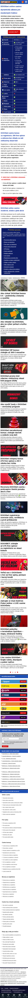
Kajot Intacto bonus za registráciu (10, 891)
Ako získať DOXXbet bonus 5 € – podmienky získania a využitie (13, 295)
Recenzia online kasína (10, 240)
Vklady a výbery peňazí (10, 262)
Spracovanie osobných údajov (18, 990)
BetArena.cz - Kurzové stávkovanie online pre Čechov (13, 781)
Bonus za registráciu (9, 242)
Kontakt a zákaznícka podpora (12, 269)
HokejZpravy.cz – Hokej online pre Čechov (11, 786)
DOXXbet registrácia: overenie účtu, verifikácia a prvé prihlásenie (12, 517)
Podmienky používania (6, 990)
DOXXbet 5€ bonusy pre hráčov (9, 960)
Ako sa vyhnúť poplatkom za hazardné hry (12, 934)
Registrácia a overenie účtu (11, 258)
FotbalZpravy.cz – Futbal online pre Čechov (11, 776)
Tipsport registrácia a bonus (9, 955)
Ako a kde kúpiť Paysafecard (9, 941)
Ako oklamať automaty (7, 914)
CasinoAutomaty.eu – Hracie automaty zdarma (12, 761)
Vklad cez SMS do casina (8, 939)
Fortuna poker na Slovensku (9, 921)
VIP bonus (6, 249)
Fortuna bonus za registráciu (9, 880)
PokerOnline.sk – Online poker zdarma (10, 753)
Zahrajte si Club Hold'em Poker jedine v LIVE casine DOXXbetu (13, 603)
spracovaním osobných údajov (16, 741)
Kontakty (6, 988)
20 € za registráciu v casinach (9, 862)
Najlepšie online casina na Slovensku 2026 (12, 812)
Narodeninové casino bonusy (9, 852)
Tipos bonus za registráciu (8, 894)
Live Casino (7, 255)
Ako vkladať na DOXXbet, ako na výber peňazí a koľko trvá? (14, 324)
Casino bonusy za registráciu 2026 (10, 845)
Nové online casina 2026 (8, 800)
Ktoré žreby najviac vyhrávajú (9, 946)
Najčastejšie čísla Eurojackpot (9, 948)
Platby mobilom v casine (8, 937)
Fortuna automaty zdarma (8, 916)
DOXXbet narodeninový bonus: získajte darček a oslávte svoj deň (11, 432)
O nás (2, 988)
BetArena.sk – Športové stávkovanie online (11, 765)
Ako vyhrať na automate (8, 905)
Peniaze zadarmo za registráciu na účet (11, 850)
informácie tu (23, 971)
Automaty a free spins (7, 834)
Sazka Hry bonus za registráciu (9, 889)
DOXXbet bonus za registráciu (9, 887)
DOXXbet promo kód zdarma (9, 958)
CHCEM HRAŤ (13, 32)
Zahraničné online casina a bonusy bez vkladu (13, 802)
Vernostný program (9, 267)
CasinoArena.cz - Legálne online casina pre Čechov (13, 779)
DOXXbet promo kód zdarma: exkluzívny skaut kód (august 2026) (12, 378)
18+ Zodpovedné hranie (6, 992)
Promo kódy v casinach (8, 848)
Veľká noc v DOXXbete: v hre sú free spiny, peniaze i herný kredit (13, 574)
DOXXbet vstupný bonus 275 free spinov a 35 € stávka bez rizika (12, 461)
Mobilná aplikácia (8, 253)
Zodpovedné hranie (12, 983)
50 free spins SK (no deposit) (9, 830)
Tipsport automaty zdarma (8, 919)
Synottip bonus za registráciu (9, 884)
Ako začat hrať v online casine (9, 809)
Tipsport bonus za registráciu (9, 882)
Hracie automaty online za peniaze (10, 907)
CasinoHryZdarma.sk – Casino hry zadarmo (11, 756)
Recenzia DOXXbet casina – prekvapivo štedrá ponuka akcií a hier (13, 489)
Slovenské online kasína (8, 798)
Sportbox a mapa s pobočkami (12, 260)
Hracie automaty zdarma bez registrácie (11, 909)
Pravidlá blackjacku (7, 926)
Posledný (18, 672)
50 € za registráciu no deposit (9, 866)
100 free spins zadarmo (8, 832)
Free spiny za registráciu (10, 244)
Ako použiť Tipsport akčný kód (9, 962)
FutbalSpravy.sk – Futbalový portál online (11, 774)
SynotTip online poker (7, 923)
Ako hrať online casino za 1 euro (10, 953)
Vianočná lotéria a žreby (8, 951)
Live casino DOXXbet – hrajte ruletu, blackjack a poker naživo (11, 659)
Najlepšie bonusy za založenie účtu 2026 (11, 869)
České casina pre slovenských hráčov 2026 (12, 805)
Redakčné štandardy (14, 988)
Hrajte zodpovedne (9, 970)
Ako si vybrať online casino (8, 807)
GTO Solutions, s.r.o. (18, 992)
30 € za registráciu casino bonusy (10, 864)
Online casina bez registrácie (9, 814)
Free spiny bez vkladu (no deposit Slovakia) (12, 827)
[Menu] (26, 2)
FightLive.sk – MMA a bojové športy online (11, 771)
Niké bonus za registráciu (8, 896)
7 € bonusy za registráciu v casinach (10, 857)
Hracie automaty (8, 251)
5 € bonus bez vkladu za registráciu (10, 855)
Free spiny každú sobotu (8, 837)
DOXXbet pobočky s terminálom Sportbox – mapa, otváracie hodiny (12, 631)
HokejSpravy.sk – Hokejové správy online (11, 768)
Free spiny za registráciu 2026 (9, 823)
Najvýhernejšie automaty (8, 912)
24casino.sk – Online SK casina (9, 763)
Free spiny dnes (6, 825)
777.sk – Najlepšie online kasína (9, 758)
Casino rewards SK (7, 871)
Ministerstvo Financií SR (13, 981)
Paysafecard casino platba (8, 944)
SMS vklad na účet (9, 264)
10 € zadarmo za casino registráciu (10, 859)
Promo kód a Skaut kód (10, 246)
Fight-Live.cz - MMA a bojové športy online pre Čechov (13, 783)
